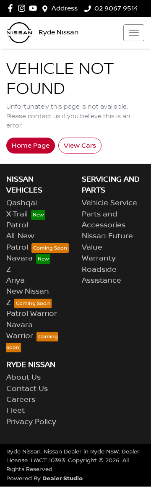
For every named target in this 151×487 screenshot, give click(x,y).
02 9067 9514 (116, 8)
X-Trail (17, 214)
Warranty (99, 258)
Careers (20, 399)
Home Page (30, 145)
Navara (19, 258)
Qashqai (21, 203)
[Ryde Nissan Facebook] (12, 8)
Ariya (15, 280)
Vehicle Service (109, 203)
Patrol (17, 225)
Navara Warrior (19, 330)
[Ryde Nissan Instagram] (23, 8)
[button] (133, 32)
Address (65, 8)
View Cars (80, 145)
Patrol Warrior (31, 313)
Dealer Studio (62, 478)
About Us (23, 377)
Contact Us (27, 388)
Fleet (15, 410)
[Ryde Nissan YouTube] (34, 8)
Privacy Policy (31, 422)
